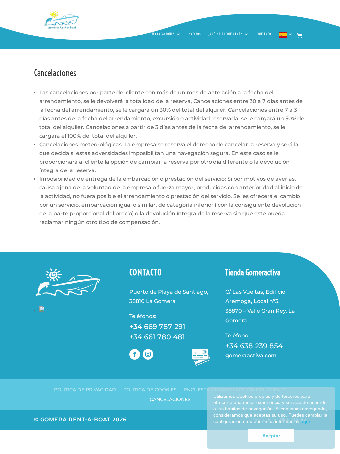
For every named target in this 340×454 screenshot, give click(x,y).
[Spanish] (286, 37)
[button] (313, 422)
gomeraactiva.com (251, 355)
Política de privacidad (85, 389)
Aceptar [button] (271, 435)
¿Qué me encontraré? (225, 34)
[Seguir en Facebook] (134, 354)
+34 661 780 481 (157, 337)
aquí (305, 421)
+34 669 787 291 (157, 326)
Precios (195, 34)
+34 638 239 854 (254, 346)
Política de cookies (150, 389)
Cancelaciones (170, 399)
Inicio (138, 34)
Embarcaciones (163, 34)
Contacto (264, 34)
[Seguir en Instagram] (148, 354)
